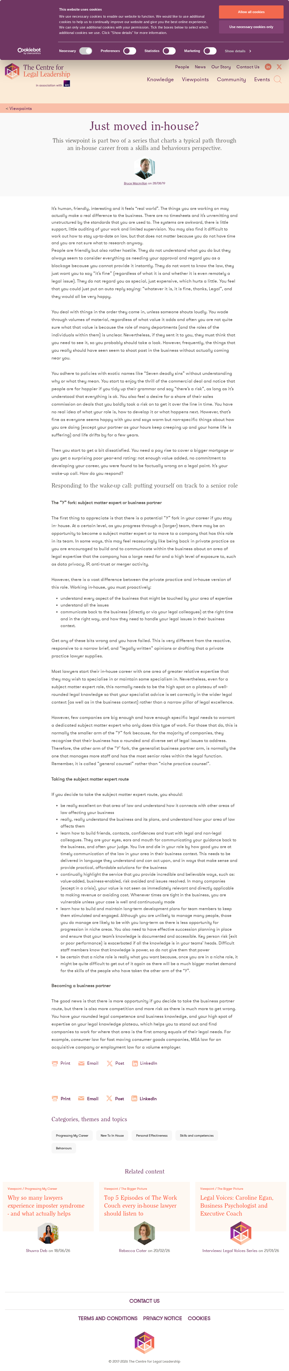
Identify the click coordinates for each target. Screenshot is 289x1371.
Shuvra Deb (36, 1250)
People (182, 66)
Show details (235, 51)
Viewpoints (195, 79)
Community (231, 79)
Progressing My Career (72, 1135)
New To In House (112, 1135)
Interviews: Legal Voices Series (230, 1250)
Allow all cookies (251, 12)
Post (119, 1063)
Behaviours (64, 1148)
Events (262, 79)
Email (92, 1063)
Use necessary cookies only (251, 27)
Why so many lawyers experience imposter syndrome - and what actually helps (46, 1206)
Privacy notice (162, 1318)
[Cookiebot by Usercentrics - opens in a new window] (29, 51)
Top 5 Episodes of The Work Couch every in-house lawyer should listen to (140, 1206)
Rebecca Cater (133, 1250)
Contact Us (247, 66)
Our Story (221, 66)
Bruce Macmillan (135, 183)
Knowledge (160, 79)
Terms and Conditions (108, 1318)
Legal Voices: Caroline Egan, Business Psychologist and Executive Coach (236, 1206)
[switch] (129, 51)
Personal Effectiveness (152, 1135)
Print (65, 1063)
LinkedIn (148, 1063)
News (200, 66)
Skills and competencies (197, 1135)
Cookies (199, 1318)
